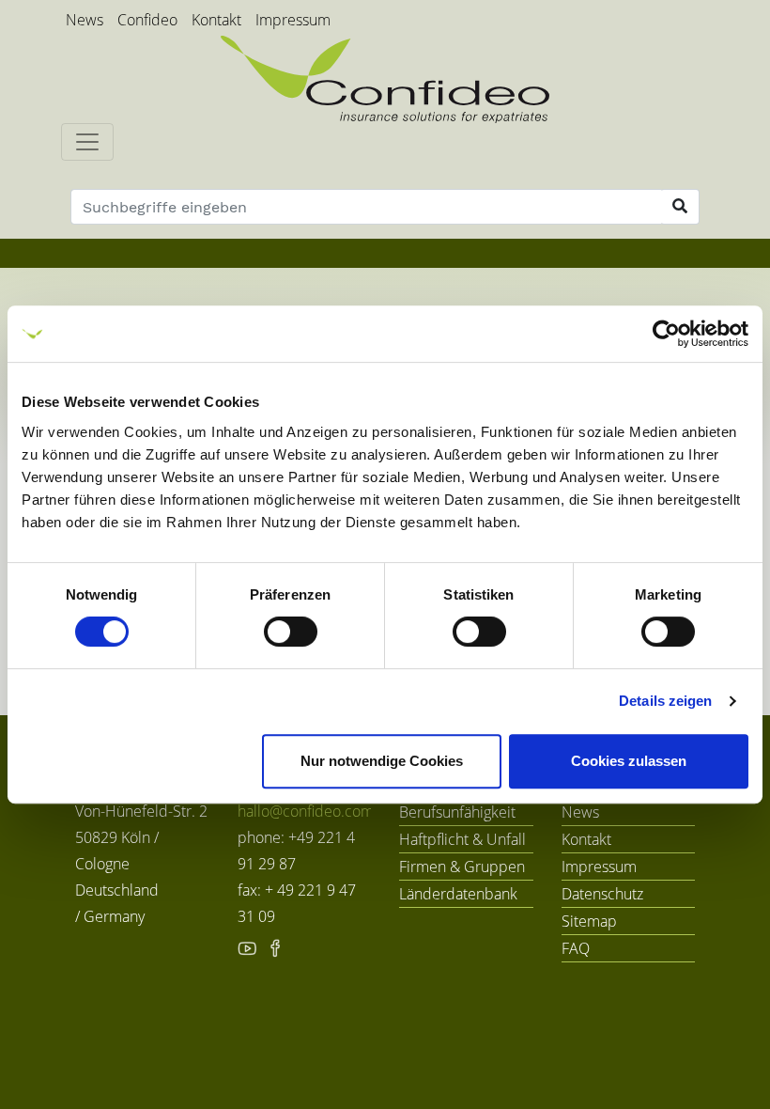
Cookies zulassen (628, 761)
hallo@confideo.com (306, 811)
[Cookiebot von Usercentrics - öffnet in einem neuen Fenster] (666, 334)
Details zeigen (665, 701)
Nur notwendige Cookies (381, 761)
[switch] (290, 632)
